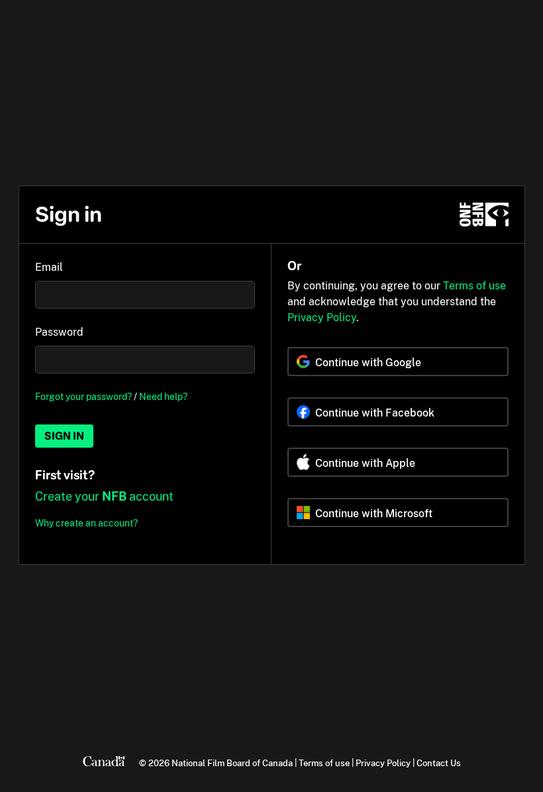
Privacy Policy (321, 317)
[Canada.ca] (104, 763)
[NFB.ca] (484, 214)
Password (59, 332)
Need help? (163, 396)
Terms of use (474, 285)
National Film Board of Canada (232, 763)
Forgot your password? (83, 396)
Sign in (64, 436)
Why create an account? (86, 522)
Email (49, 267)
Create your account (104, 496)
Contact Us (439, 763)
